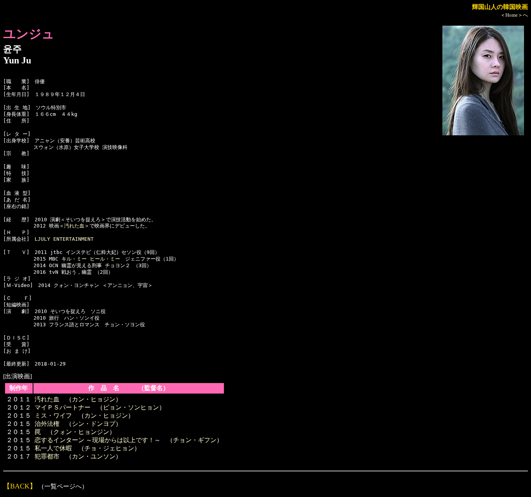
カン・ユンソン (93, 456)
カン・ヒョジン (93, 399)
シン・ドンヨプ (93, 423)
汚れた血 (74, 226)
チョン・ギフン (195, 440)
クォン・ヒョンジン (81, 432)
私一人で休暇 (53, 448)
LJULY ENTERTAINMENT (64, 239)
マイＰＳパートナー (63, 407)
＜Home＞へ (514, 15)
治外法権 (47, 423)
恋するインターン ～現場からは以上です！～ (98, 440)
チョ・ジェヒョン (109, 448)
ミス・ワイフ (53, 415)
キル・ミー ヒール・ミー (90, 259)
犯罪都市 (47, 456)
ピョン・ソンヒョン (131, 407)
